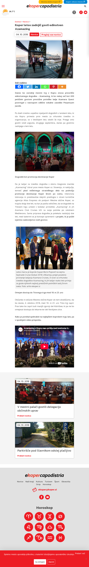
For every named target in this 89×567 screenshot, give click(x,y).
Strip (38, 484)
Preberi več (80, 553)
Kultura (39, 481)
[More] (62, 87)
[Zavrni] (86, 559)
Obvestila (66, 481)
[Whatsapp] (45, 87)
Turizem (48, 481)
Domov (18, 21)
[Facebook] (19, 87)
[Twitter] (28, 87)
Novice (26, 21)
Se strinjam (40, 561)
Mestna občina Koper (50, 2)
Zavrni (51, 561)
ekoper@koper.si (47, 489)
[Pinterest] (53, 87)
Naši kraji (29, 481)
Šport (56, 481)
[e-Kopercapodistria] (43, 6)
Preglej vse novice (51, 34)
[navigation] (44, 8)
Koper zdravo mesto (74, 2)
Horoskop (47, 484)
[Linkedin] (36, 87)
